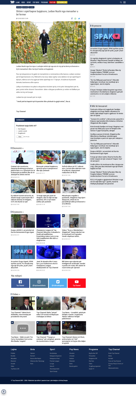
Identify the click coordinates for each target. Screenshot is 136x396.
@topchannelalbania (39, 285)
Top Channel (20, 285)
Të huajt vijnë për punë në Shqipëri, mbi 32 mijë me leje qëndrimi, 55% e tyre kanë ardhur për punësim (46, 200)
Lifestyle (71, 356)
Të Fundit (31, 7)
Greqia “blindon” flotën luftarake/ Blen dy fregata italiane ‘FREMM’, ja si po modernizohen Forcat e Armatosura (105, 73)
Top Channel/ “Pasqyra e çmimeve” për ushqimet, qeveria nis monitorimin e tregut (48, 339)
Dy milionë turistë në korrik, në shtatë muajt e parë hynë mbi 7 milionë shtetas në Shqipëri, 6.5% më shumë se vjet (22, 200)
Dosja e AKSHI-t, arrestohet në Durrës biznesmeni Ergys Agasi (22, 232)
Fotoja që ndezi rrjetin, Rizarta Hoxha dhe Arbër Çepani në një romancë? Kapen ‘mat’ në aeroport (106, 159)
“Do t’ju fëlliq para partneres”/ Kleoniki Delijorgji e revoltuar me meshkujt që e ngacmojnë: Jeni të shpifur (104, 83)
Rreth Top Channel (113, 353)
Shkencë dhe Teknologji (37, 361)
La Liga (52, 363)
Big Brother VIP (93, 353)
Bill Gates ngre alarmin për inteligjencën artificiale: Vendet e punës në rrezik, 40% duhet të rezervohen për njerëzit (73, 266)
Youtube (53, 2)
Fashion (71, 358)
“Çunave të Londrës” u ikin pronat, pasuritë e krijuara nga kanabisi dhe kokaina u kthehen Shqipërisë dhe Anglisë (107, 121)
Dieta (70, 363)
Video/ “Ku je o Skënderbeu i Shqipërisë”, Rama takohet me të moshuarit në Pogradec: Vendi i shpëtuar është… (73, 234)
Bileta (110, 356)
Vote (20, 136)
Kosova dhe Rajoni (35, 358)
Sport (29, 2)
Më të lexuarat (99, 106)
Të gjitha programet (94, 366)
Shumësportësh (54, 369)
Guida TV (91, 369)
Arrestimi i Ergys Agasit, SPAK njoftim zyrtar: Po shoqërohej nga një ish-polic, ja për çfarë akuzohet (22, 266)
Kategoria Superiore (56, 356)
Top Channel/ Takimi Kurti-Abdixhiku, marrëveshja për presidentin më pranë (21, 315)
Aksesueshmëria (113, 368)
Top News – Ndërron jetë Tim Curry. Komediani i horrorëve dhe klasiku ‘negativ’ (22, 339)
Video (23, 2)
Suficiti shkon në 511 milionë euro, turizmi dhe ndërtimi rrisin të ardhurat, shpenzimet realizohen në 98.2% (73, 170)
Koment (32, 356)
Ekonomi (19, 7)
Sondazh (20, 120)
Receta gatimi (73, 366)
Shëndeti (72, 361)
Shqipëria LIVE (93, 358)
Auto (31, 363)
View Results (26, 136)
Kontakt (110, 358)
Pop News (36, 2)
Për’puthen (92, 356)
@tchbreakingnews (58, 285)
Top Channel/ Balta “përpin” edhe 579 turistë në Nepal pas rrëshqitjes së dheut (47, 315)
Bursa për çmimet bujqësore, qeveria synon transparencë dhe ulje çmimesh (47, 169)
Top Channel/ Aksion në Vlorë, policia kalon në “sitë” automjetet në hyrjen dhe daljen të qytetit (74, 340)
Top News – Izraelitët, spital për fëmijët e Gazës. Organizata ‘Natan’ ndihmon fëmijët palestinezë (74, 316)
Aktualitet (14, 358)
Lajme (18, 2)
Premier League (54, 361)
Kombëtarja (53, 353)
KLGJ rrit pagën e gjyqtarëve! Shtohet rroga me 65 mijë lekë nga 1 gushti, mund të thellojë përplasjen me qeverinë (106, 182)
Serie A (52, 366)
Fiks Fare (91, 361)
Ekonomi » (17, 148)
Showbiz (71, 353)
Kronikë (13, 356)
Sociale (13, 363)
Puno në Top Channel (114, 361)
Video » (16, 294)
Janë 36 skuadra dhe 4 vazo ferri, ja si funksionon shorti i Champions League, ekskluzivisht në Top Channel (47, 266)
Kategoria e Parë (55, 358)
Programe (44, 2)
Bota (32, 349)
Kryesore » (18, 212)
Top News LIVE (62, 2)
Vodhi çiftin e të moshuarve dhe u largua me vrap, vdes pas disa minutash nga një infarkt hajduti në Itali (106, 166)
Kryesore (25, 7)
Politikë (13, 353)
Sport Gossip (53, 371)
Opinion (32, 353)
